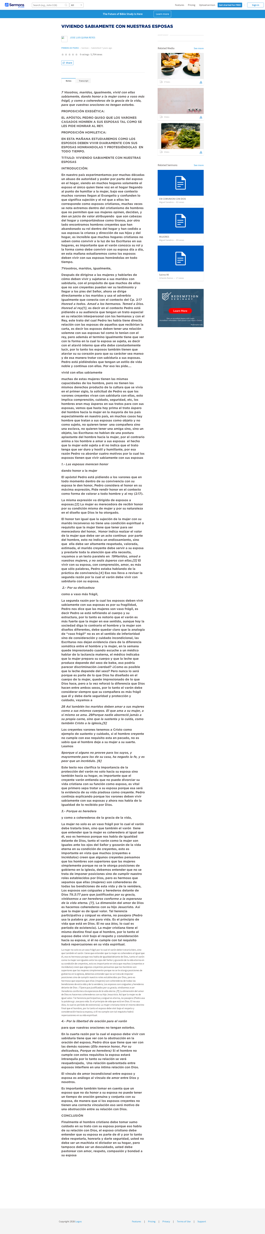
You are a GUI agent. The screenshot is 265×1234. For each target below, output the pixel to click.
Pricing (191, 4)
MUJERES (164, 236)
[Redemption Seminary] (181, 308)
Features (179, 4)
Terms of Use (184, 1221)
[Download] (201, 82)
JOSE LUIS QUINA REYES (82, 37)
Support (202, 1221)
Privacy (166, 1221)
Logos (78, 1221)
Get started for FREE (230, 4)
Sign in (255, 4)
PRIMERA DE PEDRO (70, 48)
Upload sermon (207, 4)
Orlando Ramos (166, 278)
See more (199, 48)
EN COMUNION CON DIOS (172, 198)
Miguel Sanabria (166, 202)
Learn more (162, 14)
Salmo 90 (164, 274)
